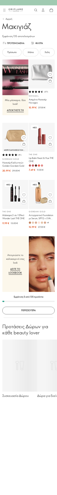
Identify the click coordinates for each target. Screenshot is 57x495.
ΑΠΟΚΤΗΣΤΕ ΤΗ (15, 110)
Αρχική (9, 18)
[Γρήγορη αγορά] (50, 81)
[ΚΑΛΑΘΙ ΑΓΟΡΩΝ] (51, 10)
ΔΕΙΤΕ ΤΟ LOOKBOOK (15, 270)
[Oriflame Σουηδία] (16, 10)
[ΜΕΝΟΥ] (4, 10)
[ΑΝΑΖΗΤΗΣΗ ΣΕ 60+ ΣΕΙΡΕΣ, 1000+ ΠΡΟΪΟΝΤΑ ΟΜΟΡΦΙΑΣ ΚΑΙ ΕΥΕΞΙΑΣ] (35, 10)
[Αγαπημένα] (50, 74)
